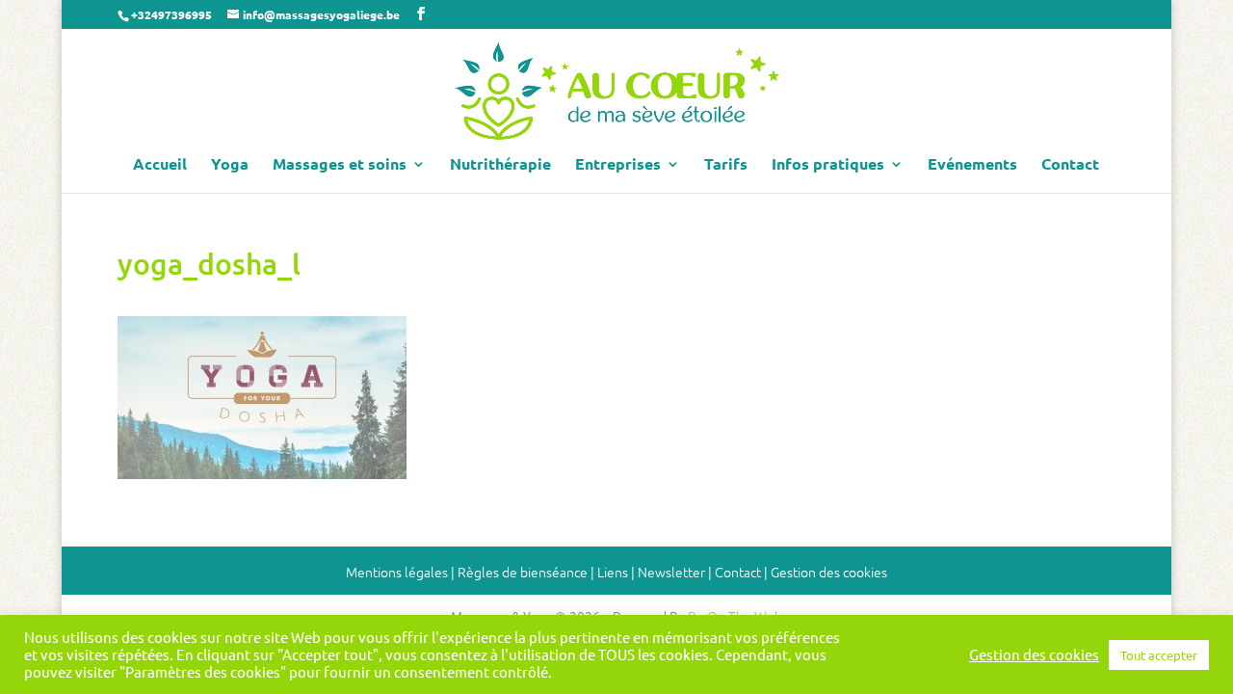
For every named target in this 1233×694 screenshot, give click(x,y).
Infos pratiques (828, 165)
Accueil (160, 165)
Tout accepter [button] (1158, 655)
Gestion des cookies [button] (829, 571)
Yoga (230, 165)
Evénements (972, 165)
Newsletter (671, 571)
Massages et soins (340, 165)
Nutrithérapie (500, 165)
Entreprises (618, 165)
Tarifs (726, 165)
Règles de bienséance (523, 571)
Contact (1070, 165)
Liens (612, 571)
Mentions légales (397, 571)
